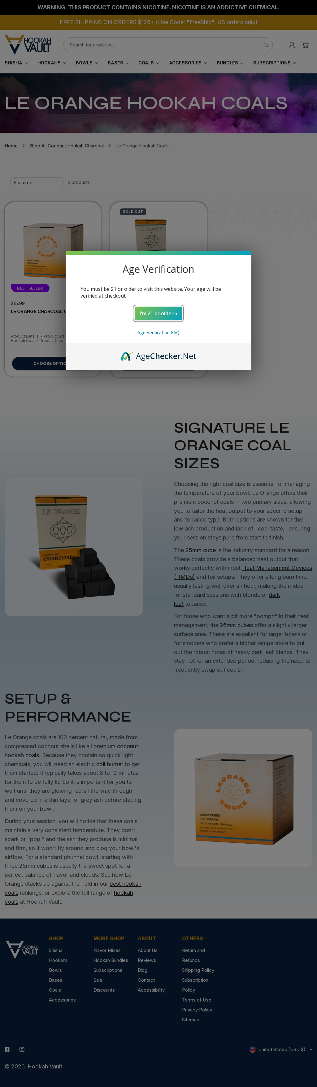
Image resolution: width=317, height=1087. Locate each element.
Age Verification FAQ (158, 332)
